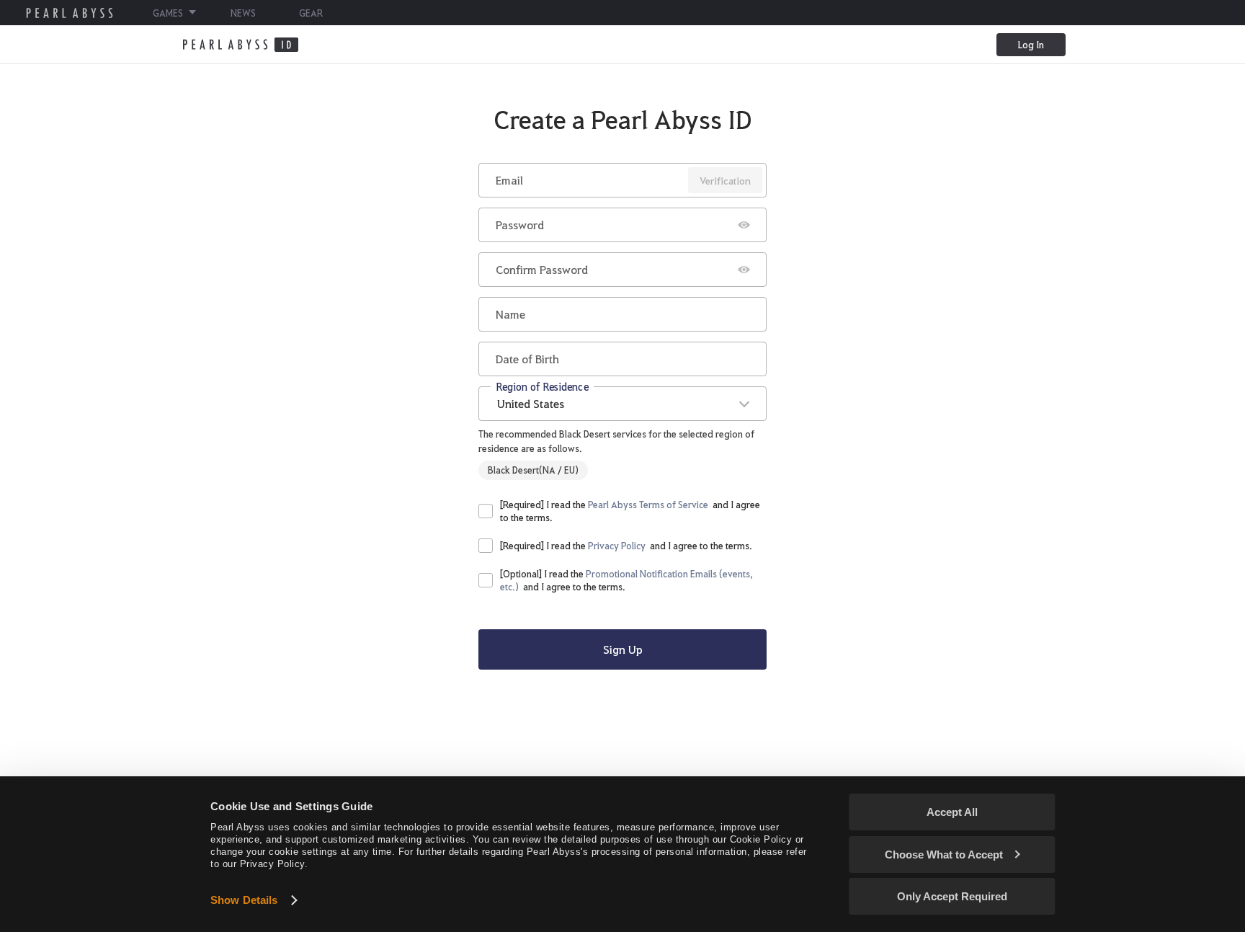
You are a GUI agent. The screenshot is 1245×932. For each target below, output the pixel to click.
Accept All (952, 812)
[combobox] (622, 403)
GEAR (311, 12)
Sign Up (623, 649)
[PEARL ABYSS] (69, 13)
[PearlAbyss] (240, 44)
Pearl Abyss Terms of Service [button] (648, 504)
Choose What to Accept (944, 854)
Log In (1031, 44)
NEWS (243, 12)
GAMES (168, 12)
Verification (725, 180)
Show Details (243, 900)
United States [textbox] (530, 403)
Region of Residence (542, 386)
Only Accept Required (952, 896)
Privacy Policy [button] (617, 545)
